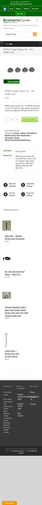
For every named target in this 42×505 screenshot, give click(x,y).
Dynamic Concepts (17, 451)
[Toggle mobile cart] (37, 20)
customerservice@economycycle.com (21, 4)
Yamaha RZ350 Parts (20, 406)
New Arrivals (20, 414)
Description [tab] (8, 151)
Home (33, 392)
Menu (10, 44)
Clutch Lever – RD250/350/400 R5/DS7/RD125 (12, 354)
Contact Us (33, 398)
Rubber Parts (15, 135)
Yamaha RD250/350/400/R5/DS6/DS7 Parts (21, 396)
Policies (33, 404)
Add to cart (30, 119)
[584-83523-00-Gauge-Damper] (21, 73)
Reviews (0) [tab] (8, 155)
